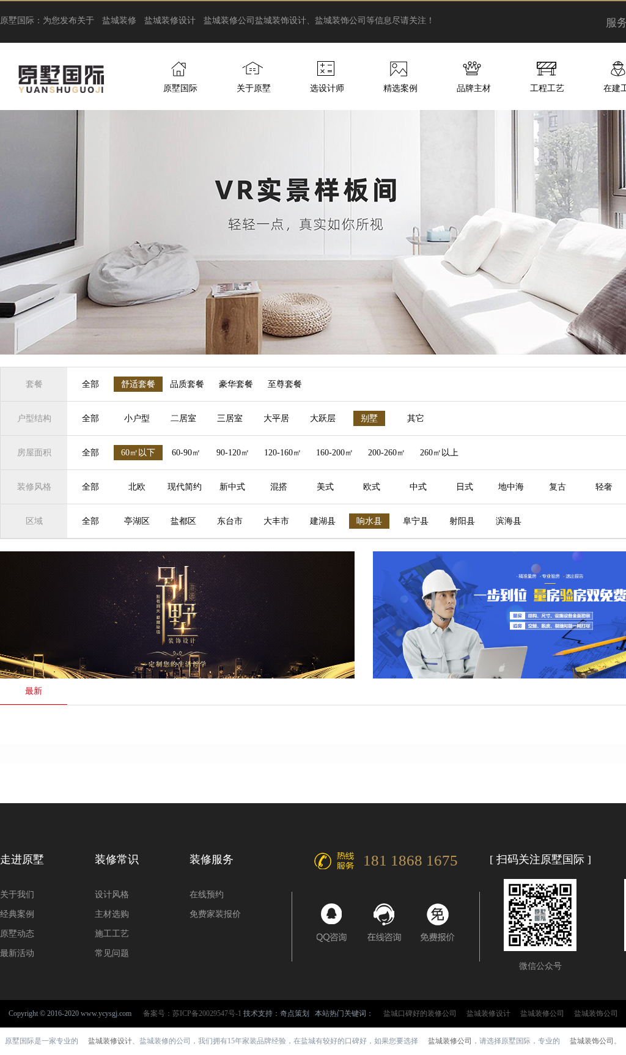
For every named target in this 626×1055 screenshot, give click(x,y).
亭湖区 (137, 521)
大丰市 (276, 521)
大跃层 (323, 418)
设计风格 (112, 894)
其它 (415, 418)
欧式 (371, 486)
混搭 (278, 486)
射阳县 (462, 521)
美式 (325, 486)
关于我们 (17, 894)
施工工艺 (112, 933)
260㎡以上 (439, 452)
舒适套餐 (138, 384)
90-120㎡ (232, 452)
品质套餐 (187, 384)
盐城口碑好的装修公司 (420, 1013)
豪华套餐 (236, 384)
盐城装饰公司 (596, 1013)
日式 (464, 486)
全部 (90, 384)
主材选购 (112, 914)
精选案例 (400, 88)
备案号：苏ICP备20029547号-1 (192, 1013)
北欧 (136, 486)
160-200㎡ (334, 452)
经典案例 (17, 914)
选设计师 (327, 88)
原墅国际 (180, 88)
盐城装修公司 (229, 20)
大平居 (276, 418)
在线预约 (207, 894)
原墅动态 (17, 933)
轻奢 (604, 486)
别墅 (369, 418)
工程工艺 (547, 88)
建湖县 (323, 521)
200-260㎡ (386, 452)
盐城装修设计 (170, 20)
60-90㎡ (186, 452)
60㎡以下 (138, 452)
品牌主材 (474, 88)
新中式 (232, 486)
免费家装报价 (215, 914)
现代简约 (185, 486)
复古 (557, 486)
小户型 (137, 418)
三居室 (230, 418)
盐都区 (183, 521)
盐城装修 (119, 20)
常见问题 (112, 953)
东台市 (230, 521)
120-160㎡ (282, 452)
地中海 (511, 486)
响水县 (369, 521)
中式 (418, 486)
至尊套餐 (285, 384)
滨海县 (508, 521)
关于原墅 (254, 88)
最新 (33, 691)
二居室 (183, 418)
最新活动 (17, 953)
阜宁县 (416, 521)
